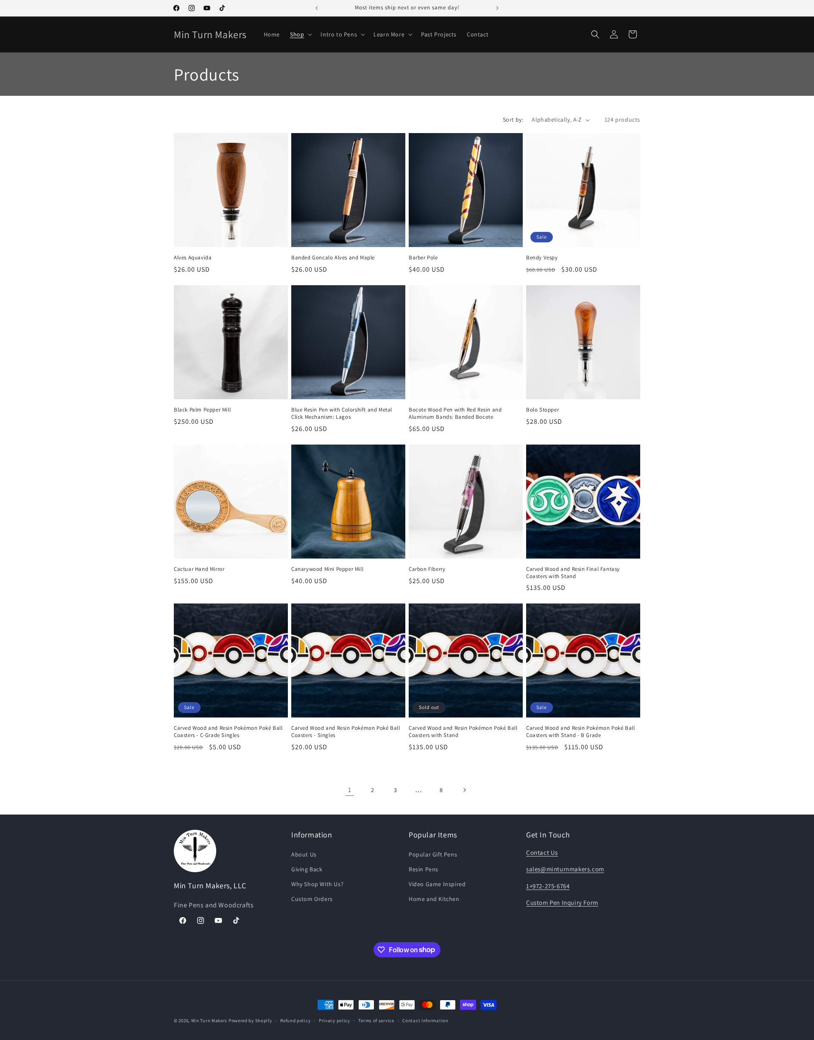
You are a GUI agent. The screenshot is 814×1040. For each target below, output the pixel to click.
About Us (304, 854)
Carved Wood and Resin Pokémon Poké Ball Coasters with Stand (463, 732)
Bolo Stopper (542, 409)
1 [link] (349, 789)
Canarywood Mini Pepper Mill (327, 569)
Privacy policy (334, 1020)
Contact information (425, 1020)
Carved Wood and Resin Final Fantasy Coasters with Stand (573, 573)
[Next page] (464, 790)
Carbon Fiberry (427, 569)
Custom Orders (312, 899)
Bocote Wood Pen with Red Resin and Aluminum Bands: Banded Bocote (455, 413)
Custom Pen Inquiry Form (562, 902)
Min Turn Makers (209, 1020)
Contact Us (542, 852)
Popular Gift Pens (433, 854)
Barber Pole (423, 257)
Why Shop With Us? (317, 884)
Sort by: (513, 119)
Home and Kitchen (434, 899)
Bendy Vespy (542, 257)
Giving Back (307, 869)
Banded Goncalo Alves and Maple (333, 257)
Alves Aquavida (193, 257)
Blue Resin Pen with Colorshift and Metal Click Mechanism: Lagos (341, 413)
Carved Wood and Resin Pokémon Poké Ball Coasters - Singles (345, 732)
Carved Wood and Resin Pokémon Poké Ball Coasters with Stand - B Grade (580, 732)
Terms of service (376, 1020)
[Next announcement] (497, 8)
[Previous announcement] (316, 8)
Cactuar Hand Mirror (199, 569)
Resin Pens (423, 869)
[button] (300, 34)
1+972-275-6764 (547, 886)
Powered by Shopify (250, 1020)
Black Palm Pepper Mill (202, 409)
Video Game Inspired (437, 884)
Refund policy (295, 1020)
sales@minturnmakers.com (565, 869)
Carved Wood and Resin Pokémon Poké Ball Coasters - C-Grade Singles (228, 732)
